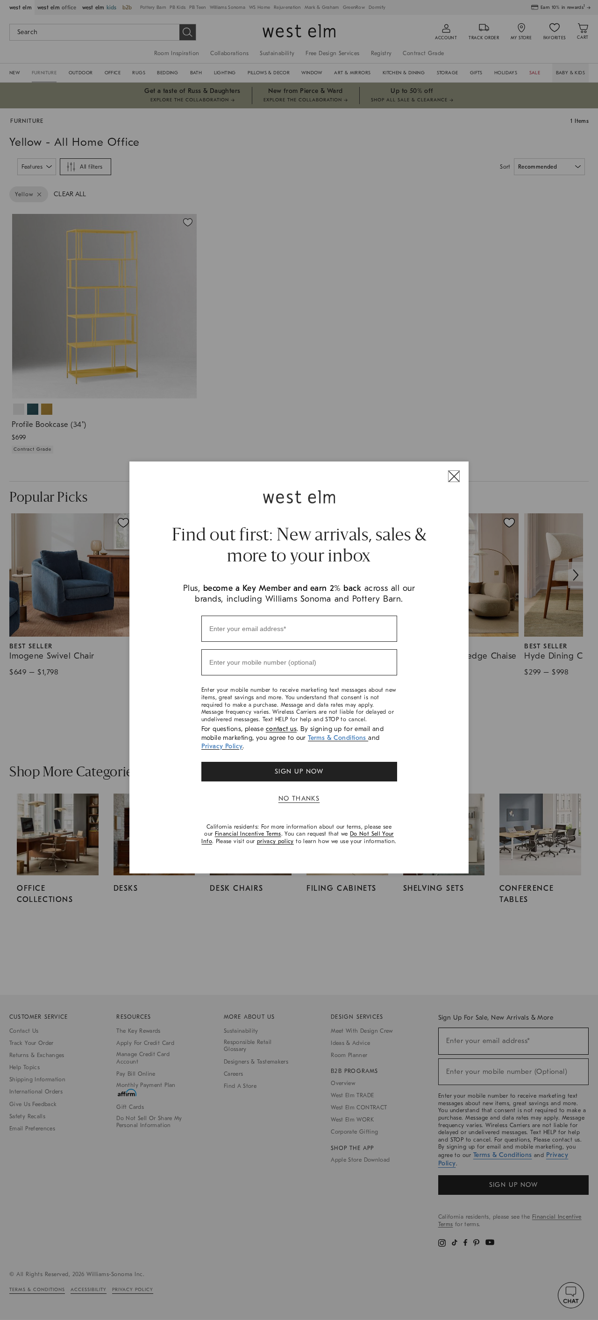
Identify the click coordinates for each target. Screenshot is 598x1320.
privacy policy (275, 841)
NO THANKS (299, 798)
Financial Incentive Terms (248, 833)
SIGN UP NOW (299, 771)
